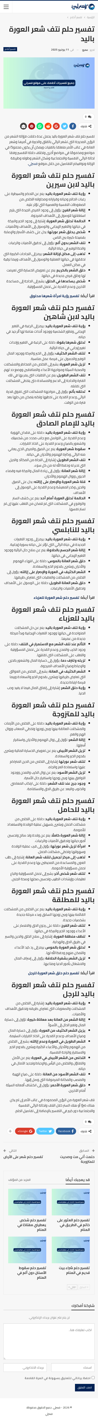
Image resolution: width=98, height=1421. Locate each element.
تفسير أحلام (10, 49)
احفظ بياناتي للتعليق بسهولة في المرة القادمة (57, 1377)
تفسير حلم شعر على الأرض (23, 1156)
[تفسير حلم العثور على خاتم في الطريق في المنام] (71, 1202)
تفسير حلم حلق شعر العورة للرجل (53, 973)
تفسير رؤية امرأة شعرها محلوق (54, 296)
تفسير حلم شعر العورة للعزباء (56, 597)
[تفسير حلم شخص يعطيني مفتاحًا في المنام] (27, 1202)
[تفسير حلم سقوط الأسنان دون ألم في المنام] (27, 1250)
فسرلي (33, 163)
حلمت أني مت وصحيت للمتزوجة (77, 1159)
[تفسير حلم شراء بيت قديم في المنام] (71, 1250)
